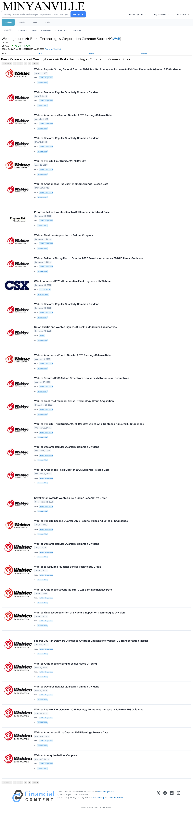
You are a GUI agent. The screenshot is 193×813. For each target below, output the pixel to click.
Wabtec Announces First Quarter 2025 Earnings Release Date (71, 732)
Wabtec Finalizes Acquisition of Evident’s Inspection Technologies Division (79, 612)
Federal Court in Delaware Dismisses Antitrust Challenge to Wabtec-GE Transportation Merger (91, 640)
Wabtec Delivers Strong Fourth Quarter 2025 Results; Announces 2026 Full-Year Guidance (88, 258)
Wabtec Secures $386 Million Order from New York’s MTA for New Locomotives (81, 378)
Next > (35, 64)
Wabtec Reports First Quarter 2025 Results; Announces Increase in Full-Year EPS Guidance (88, 709)
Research (145, 53)
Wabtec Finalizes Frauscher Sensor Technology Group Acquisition (74, 400)
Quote (40, 53)
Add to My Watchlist (53, 49)
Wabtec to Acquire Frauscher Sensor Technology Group (67, 566)
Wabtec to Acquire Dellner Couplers (55, 755)
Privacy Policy (98, 797)
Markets (8, 22)
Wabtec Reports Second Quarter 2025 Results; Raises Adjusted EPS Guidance (81, 520)
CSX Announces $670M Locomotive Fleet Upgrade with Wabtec (72, 281)
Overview (23, 30)
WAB (116, 38)
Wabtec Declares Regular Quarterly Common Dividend (66, 92)
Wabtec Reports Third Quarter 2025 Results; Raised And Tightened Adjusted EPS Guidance (89, 423)
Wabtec (42, 335)
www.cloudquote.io (105, 791)
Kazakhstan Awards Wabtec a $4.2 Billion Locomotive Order (70, 497)
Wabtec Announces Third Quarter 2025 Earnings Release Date (71, 469)
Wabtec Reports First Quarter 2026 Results (60, 160)
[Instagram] (178, 796)
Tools (47, 22)
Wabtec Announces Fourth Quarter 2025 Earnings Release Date (72, 355)
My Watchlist (160, 14)
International (61, 30)
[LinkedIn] (172, 796)
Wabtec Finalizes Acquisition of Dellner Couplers (63, 235)
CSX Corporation (45, 289)
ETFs (35, 22)
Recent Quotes (136, 14)
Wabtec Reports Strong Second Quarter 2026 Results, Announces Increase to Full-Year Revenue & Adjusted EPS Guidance (107, 69)
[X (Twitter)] (158, 796)
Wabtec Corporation (46, 78)
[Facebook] (165, 796)
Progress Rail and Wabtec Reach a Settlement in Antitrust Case (72, 212)
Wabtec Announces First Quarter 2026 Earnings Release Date (71, 183)
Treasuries (76, 30)
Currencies (46, 30)
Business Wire (42, 82)
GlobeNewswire (43, 294)
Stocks (22, 22)
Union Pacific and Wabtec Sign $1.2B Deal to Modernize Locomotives (75, 326)
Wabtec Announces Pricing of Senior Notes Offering (65, 663)
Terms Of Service (116, 797)
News (34, 30)
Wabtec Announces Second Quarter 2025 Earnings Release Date (73, 589)
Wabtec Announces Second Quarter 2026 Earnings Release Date (73, 115)
